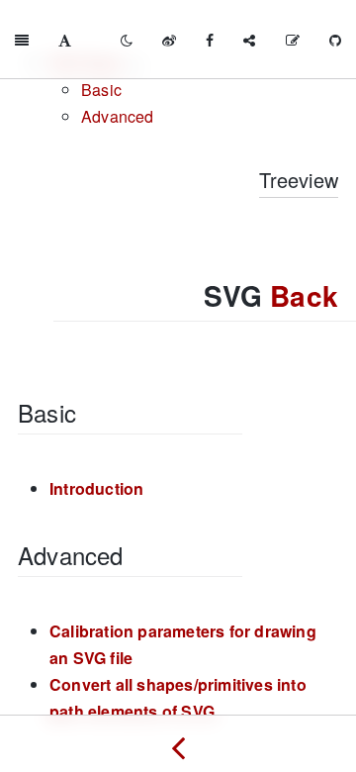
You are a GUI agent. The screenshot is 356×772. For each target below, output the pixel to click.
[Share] (249, 39)
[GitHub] (335, 39)
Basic (101, 89)
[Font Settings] (65, 39)
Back (304, 295)
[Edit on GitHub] (292, 39)
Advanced (117, 116)
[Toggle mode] (126, 39)
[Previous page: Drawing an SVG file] (178, 743)
